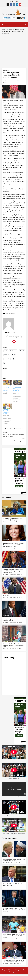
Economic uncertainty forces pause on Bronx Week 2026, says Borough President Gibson (13, 571)
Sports (4, 930)
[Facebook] (11, 4)
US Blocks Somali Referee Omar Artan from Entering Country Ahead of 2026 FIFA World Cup (13, 936)
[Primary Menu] (3, 24)
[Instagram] (14, 4)
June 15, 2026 (13, 862)
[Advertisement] (14, 49)
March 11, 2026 (14, 548)
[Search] (25, 24)
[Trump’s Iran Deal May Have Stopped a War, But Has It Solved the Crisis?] (14, 849)
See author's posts (14, 337)
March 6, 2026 (13, 574)
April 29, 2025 (13, 622)
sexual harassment (19, 428)
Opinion (4, 855)
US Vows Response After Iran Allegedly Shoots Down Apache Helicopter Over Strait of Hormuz (14, 910)
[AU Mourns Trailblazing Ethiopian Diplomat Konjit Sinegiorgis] (14, 508)
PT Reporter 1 (6, 521)
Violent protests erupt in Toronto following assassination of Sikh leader (17, 389)
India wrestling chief (10, 428)
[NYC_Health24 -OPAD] (20, 471)
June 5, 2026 (13, 963)
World (4, 880)
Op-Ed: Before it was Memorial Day (12, 595)
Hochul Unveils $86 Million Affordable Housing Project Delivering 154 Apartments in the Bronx (13, 545)
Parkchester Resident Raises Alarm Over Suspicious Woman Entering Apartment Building (13, 645)
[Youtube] (20, 4)
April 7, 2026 (13, 521)
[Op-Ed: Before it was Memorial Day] (14, 585)
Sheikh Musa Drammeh (9, 80)
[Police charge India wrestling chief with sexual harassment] (7, 382)
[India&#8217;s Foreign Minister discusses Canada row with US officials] (7, 406)
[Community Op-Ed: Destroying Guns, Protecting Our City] (14, 609)
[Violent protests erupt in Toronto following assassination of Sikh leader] (17, 382)
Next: (14, 439)
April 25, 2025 (13, 648)
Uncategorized (6, 70)
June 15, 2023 (19, 80)
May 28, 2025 (13, 597)
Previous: (13, 434)
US (3, 904)
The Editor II (6, 862)
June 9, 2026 (13, 938)
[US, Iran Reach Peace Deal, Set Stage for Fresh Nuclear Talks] (14, 874)
